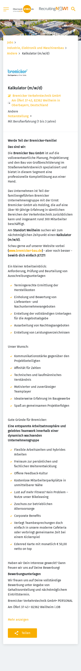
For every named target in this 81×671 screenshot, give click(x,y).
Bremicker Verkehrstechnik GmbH (37, 96)
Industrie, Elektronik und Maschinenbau (35, 48)
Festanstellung (18, 116)
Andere (12, 53)
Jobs (10, 42)
